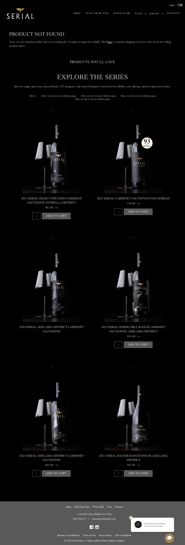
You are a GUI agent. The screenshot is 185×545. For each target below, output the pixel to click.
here (109, 41)
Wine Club (122, 13)
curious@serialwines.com (103, 518)
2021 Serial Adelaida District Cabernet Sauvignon (51, 458)
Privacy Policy (105, 535)
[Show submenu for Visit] (145, 13)
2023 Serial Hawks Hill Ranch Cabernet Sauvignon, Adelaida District (133, 329)
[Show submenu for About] (162, 13)
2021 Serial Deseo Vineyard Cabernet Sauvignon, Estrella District (51, 200)
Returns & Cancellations (68, 535)
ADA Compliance (123, 535)
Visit (139, 13)
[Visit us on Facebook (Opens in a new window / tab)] (91, 527)
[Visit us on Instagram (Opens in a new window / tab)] (97, 527)
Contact (173, 13)
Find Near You (97, 13)
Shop (77, 13)
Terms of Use (89, 535)
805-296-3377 (79, 518)
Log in (172, 5)
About (155, 13)
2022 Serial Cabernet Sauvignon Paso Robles (133, 198)
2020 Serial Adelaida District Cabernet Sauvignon (51, 329)
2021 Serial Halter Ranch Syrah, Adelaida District (133, 458)
